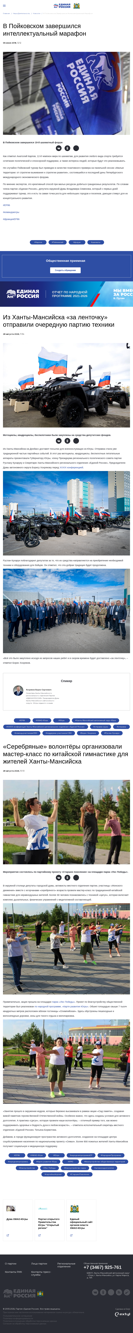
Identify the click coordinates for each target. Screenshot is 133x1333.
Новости (36, 13)
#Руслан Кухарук (111, 733)
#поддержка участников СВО (59, 733)
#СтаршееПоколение (79, 1174)
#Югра (61, 720)
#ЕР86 (6, 205)
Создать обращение (65, 270)
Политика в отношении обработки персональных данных (30, 1321)
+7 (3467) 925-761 (102, 1267)
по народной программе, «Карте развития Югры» (61, 1006)
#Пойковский (57, 242)
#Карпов (38, 242)
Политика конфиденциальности (18, 1318)
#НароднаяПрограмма (111, 1155)
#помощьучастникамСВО (26, 733)
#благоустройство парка (75, 1168)
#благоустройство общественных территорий (104, 1162)
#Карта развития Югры (46, 1162)
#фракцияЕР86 (11, 219)
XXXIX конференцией (71, 467)
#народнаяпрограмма (18, 1162)
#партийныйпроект (53, 1174)
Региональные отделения (66, 1265)
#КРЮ (70, 1162)
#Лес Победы (50, 1168)
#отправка (121, 727)
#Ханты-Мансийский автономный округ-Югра (95, 720)
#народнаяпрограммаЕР (81, 1155)
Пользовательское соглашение (17, 1316)
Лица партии (39, 1263)
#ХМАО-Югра (42, 720)
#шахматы (95, 242)
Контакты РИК (13, 1272)
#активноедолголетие (104, 1168)
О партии (10, 1263)
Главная (6, 13)
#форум (77, 242)
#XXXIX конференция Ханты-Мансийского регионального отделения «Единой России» (45, 727)
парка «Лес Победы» (63, 1002)
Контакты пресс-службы (41, 1273)
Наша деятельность (21, 13)
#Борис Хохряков (88, 733)
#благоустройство (27, 1168)
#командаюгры (11, 212)
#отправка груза (100, 727)
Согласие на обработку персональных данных (24, 1324)
